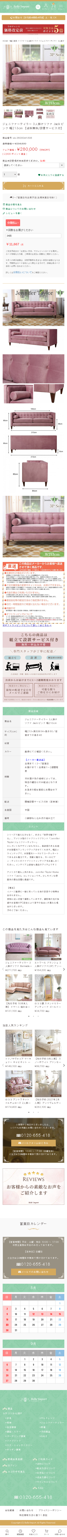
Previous (3, 969)
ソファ (21, 41)
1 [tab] (29, 38)
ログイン (12, 1465)
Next (64, 969)
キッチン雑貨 (14, 1449)
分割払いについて (22, 272)
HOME (5, 41)
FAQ (40, 1488)
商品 (10, 1408)
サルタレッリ (48, 1418)
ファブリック (14, 1441)
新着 (43, 1427)
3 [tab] (33, 38)
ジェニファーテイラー (52, 1422)
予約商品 (45, 1432)
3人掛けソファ (32, 41)
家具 (9, 1418)
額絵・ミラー (14, 1432)
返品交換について (46, 1477)
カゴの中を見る (16, 1471)
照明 (9, 1422)
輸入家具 (13, 41)
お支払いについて (46, 1473)
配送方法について (46, 1468)
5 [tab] (38, 38)
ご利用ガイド (45, 1459)
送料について (44, 1464)
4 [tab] (36, 38)
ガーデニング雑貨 (16, 1436)
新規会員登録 (15, 1459)
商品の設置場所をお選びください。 (25, 161)
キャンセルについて (47, 1482)
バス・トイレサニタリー (20, 1445)
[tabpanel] (19, 973)
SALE (44, 1436)
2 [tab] (31, 38)
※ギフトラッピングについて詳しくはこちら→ (27, 625)
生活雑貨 (11, 1427)
